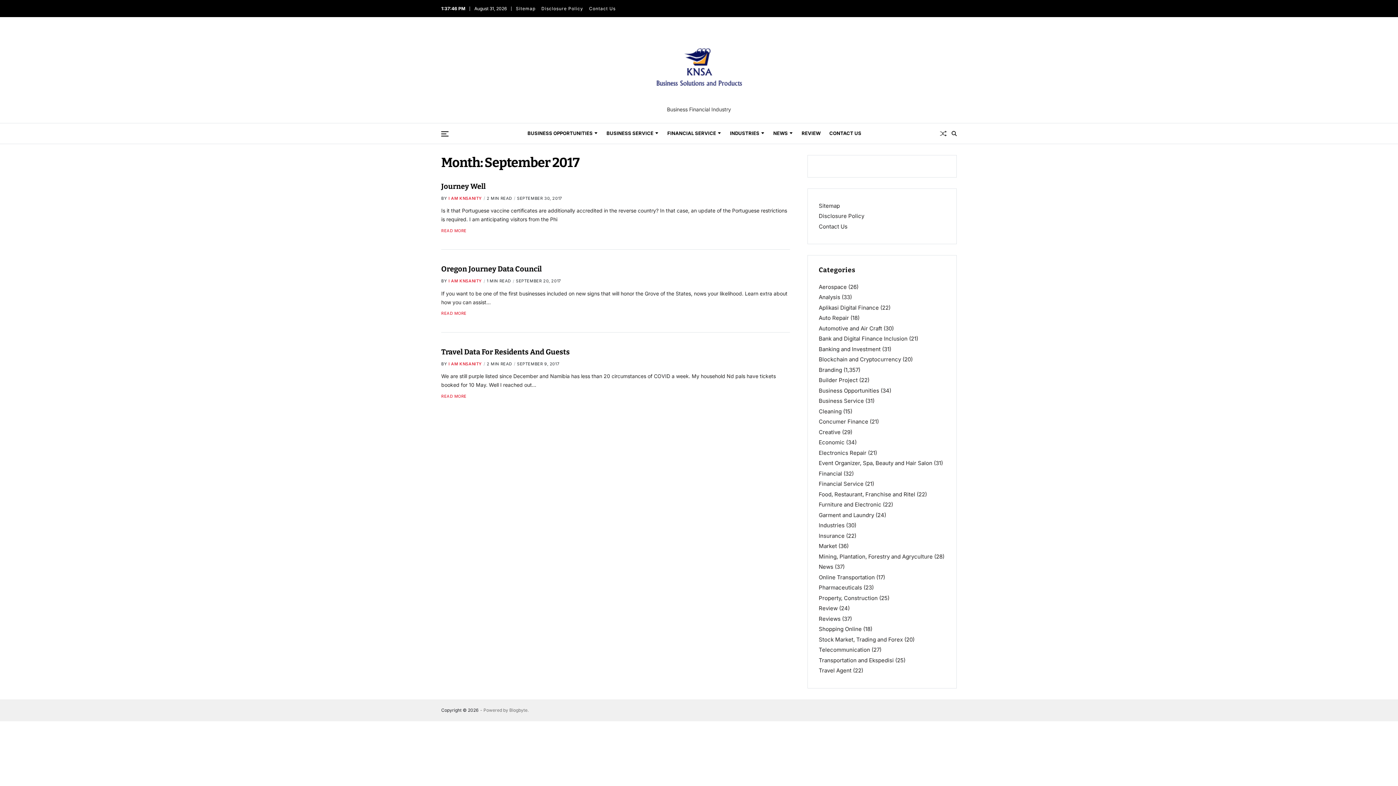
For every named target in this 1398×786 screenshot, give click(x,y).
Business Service (630, 133)
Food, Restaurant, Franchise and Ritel (867, 494)
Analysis (829, 297)
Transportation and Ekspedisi (856, 660)
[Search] (954, 133)
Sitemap (525, 8)
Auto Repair (834, 317)
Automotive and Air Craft (850, 328)
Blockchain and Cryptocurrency (860, 359)
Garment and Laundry (846, 515)
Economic (832, 442)
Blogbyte (518, 710)
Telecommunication (844, 649)
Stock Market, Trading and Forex (861, 639)
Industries (744, 133)
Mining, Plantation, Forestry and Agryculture (876, 556)
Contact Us (602, 8)
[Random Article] (943, 133)
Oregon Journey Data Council (491, 269)
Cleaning (830, 411)
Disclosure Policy (562, 8)
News (780, 133)
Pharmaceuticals (840, 587)
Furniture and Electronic (850, 504)
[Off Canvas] (445, 133)
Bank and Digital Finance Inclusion (863, 338)
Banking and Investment (850, 349)
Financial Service (691, 133)
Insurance (832, 535)
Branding (830, 369)
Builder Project (838, 380)
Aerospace (833, 286)
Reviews (830, 618)
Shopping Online (840, 629)
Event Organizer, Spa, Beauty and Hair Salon (875, 463)
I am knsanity (465, 198)
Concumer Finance (843, 421)
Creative (830, 432)
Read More (454, 231)
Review (811, 133)
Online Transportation (847, 577)
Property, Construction (848, 598)
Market (828, 546)
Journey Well (463, 186)
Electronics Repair (842, 452)
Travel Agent (835, 670)
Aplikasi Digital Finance (849, 307)
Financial (830, 473)
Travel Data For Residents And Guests (505, 352)
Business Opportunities (560, 133)
